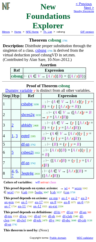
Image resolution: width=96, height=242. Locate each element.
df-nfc (37, 220)
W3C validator (85, 237)
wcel (10, 192)
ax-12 (37, 206)
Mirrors (6, 31)
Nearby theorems (84, 11)
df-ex (23, 216)
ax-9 (53, 202)
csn (67, 192)
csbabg (27, 104)
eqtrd (25, 136)
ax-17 (39, 202)
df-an (83, 212)
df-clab (67, 216)
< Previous (84, 4)
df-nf (37, 216)
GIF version (87, 31)
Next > (89, 8)
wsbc (39, 192)
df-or (70, 212)
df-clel (21, 220)
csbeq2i (27, 152)
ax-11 (22, 206)
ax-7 (7, 206)
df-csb (82, 220)
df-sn (25, 144)
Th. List (47, 31)
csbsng (40, 50)
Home (17, 31)
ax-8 (67, 202)
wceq (78, 188)
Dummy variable (19, 90)
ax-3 (84, 198)
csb (53, 192)
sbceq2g (28, 114)
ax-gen (9, 202)
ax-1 (64, 198)
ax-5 (24, 202)
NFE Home (32, 31)
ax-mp (53, 198)
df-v (52, 220)
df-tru (8, 216)
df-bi (57, 212)
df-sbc (66, 220)
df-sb (51, 216)
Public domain (58, 237)
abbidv (26, 125)
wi (66, 188)
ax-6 (80, 202)
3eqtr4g (27, 173)
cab (25, 192)
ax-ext (53, 206)
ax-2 (74, 198)
